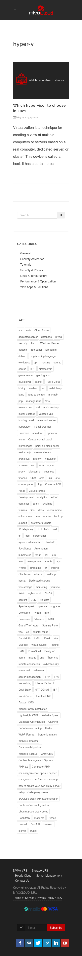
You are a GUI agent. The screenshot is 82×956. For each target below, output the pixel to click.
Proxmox (24, 433)
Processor (24, 619)
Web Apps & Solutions (34, 287)
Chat (33, 478)
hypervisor (24, 426)
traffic (37, 638)
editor (54, 497)
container (24, 503)
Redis (48, 728)
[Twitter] (38, 943)
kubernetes (25, 555)
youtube (55, 587)
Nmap (22, 491)
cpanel (38, 381)
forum (38, 555)
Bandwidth (24, 638)
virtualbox (50, 458)
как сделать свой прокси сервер (38, 779)
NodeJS (51, 542)
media (48, 561)
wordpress (24, 362)
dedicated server (28, 337)
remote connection (29, 664)
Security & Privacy (31, 270)
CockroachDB (53, 484)
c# (46, 568)
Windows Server (49, 343)
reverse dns (25, 407)
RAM (21, 651)
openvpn (52, 433)
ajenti (22, 439)
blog (39, 484)
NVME (22, 568)
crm (54, 555)
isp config (51, 349)
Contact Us (22, 880)
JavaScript (25, 548)
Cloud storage (37, 491)
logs (27, 535)
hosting (46, 362)
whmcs (38, 574)
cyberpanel (34, 593)
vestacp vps (46, 414)
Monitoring (34, 471)
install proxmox (43, 426)
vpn (36, 362)
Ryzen (37, 612)
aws (21, 561)
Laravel (23, 824)
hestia (22, 580)
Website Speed (50, 715)
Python (52, 818)
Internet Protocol (44, 683)
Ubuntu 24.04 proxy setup (33, 811)
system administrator (31, 542)
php (21, 401)
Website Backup (28, 754)
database (46, 337)
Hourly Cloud (23, 875)
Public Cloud (53, 381)
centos (22, 369)
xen (33, 465)
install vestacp (27, 414)
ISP (55, 689)
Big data (44, 600)
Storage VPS (40, 870)
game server (26, 375)
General (25, 253)
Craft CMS (47, 754)
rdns (47, 401)
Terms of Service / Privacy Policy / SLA (37, 898)
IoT (47, 555)
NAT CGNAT (42, 689)
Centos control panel (40, 439)
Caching (53, 721)
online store (25, 516)
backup (58, 516)
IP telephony (26, 529)
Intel (46, 612)
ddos (41, 510)
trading (55, 568)
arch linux (24, 458)
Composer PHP (41, 766)
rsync (50, 465)
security (23, 343)
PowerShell (34, 651)
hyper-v (37, 458)
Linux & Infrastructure (33, 276)
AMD (51, 619)
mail (55, 529)
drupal (33, 831)
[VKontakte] (29, 943)
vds (21, 632)
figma (22, 657)
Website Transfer (28, 741)
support (23, 523)
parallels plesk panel (47, 446)
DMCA (48, 593)
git (20, 535)
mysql (58, 337)
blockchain (43, 529)
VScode (23, 644)
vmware (23, 465)
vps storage (25, 587)
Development (26, 497)
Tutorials (25, 264)
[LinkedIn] (56, 943)
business (49, 471)
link (50, 478)
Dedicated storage (39, 580)
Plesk (47, 638)
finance (23, 478)
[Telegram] (47, 943)
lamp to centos (36, 394)
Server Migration (47, 734)
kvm (41, 465)
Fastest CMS (26, 702)
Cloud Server (41, 330)
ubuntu (57, 362)
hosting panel (26, 420)
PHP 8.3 (23, 766)
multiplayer (25, 381)
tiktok (22, 593)
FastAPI (35, 824)
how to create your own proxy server (39, 786)
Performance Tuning (30, 728)
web (28, 330)
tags (58, 561)
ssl (43, 388)
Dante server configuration (34, 805)
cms (41, 478)
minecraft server (46, 420)
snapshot (39, 818)
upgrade (55, 606)
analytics (42, 497)
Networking (25, 683)
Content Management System (36, 760)
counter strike (40, 632)
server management (30, 677)
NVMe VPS (20, 870)
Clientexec (25, 574)
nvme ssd (24, 670)
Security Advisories (32, 259)
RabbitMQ (24, 818)
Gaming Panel (50, 625)
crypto (47, 516)
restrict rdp (25, 452)
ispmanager (25, 446)
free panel (36, 349)
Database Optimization (32, 721)
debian (22, 356)
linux (34, 343)
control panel (26, 484)
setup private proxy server (34, 792)
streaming (35, 568)
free (37, 516)
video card (39, 670)
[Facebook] (20, 943)
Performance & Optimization (38, 281)
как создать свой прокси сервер (38, 773)
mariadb (53, 394)
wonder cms (25, 696)
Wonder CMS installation (33, 709)
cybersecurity (51, 664)
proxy (22, 471)
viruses (23, 510)
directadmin (45, 369)
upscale (42, 606)
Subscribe (56, 928)
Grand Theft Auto (28, 625)
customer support (41, 523)
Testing (54, 644)
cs (27, 632)
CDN (33, 600)
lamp (21, 394)
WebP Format (26, 734)
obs (56, 638)
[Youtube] (65, 943)
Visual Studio (39, 644)
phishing (47, 503)
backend (48, 824)
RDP (32, 369)
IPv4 (47, 677)
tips (32, 510)
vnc (42, 657)
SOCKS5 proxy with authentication (38, 798)
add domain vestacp (47, 407)
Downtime (24, 612)
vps (21, 330)
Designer (49, 651)
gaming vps (43, 375)
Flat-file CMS (43, 696)
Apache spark (26, 606)
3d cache (39, 619)
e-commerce (54, 510)
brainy (22, 388)
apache (23, 349)
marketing (41, 587)
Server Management (49, 875)
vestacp (33, 388)
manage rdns (33, 401)
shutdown (37, 433)
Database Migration (30, 747)
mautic (32, 657)
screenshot (39, 535)
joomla (22, 831)
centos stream (42, 452)
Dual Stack (25, 689)
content (23, 600)
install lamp (55, 388)
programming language (43, 356)
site (58, 478)
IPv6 (56, 677)
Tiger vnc (53, 657)
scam (36, 503)
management (34, 561)
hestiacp (51, 574)
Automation (41, 548)
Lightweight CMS (28, 715)
